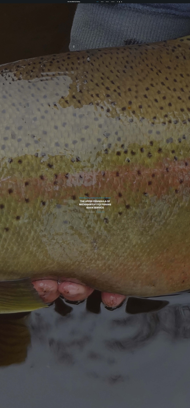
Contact (113, 1)
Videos (102, 1)
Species (107, 1)
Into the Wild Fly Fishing (74, 1)
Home (97, 1)
